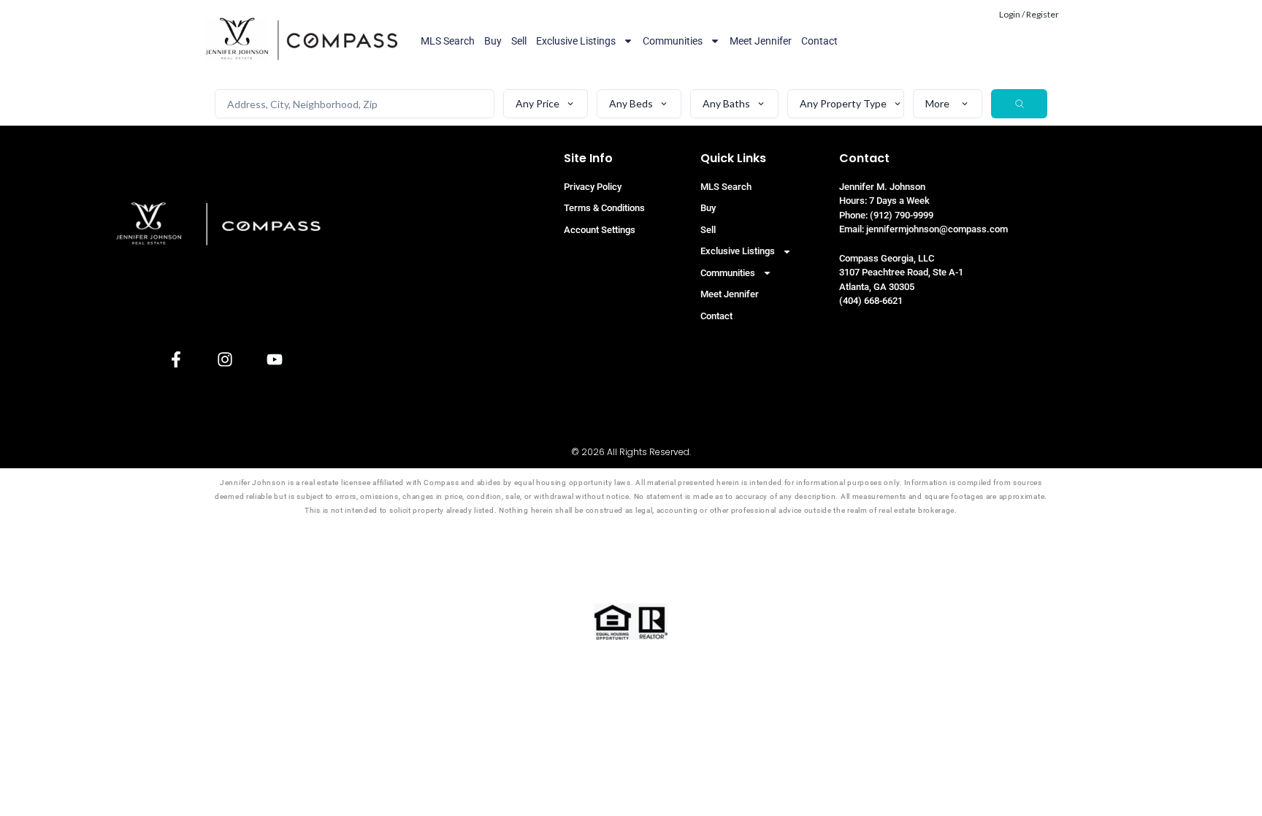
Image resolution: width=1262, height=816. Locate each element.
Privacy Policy (593, 186)
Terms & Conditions (604, 207)
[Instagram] (225, 360)
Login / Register (1029, 14)
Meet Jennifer (761, 41)
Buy (493, 41)
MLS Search (448, 41)
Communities (673, 41)
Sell (519, 41)
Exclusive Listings (576, 41)
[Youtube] (274, 360)
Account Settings (599, 229)
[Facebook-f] (176, 360)
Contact (819, 41)
